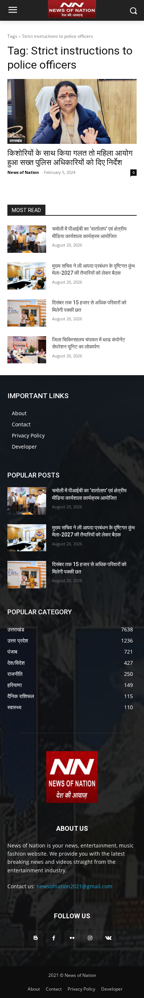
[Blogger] (35, 938)
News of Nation (23, 172)
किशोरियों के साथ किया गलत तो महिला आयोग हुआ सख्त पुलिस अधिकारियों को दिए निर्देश (70, 158)
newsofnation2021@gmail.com (74, 886)
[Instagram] (90, 938)
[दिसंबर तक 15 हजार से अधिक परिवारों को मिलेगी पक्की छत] (26, 313)
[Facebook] (54, 938)
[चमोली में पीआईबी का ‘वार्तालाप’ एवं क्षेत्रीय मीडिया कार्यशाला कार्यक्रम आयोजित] (26, 239)
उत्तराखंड (16, 140)
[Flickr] (72, 938)
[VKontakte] (108, 938)
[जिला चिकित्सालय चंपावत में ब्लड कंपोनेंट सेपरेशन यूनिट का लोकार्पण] (26, 350)
